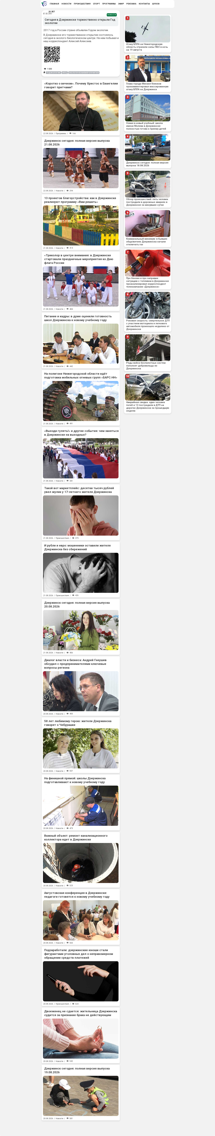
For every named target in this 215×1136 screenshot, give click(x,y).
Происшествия (62, 538)
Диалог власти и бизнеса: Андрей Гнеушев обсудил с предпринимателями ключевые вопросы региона (75, 663)
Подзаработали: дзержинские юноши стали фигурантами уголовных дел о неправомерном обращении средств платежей (78, 953)
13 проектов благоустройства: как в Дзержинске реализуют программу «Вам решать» (80, 200)
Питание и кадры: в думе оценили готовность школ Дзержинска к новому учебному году (78, 318)
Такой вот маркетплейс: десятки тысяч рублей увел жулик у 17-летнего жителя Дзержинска (79, 490)
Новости (111, 15)
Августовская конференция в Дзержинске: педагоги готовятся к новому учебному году (77, 894)
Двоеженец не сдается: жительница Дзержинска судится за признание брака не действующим (80, 1013)
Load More (81, 1127)
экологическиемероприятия (84, 73)
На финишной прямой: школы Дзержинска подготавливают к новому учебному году (75, 780)
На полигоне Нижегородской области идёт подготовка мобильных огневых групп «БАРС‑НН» (80, 375)
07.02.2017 (47, 13)
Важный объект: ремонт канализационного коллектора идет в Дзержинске (76, 837)
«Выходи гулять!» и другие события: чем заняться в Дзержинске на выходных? (81, 432)
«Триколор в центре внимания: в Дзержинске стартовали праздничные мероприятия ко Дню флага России (78, 259)
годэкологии (53, 73)
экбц (64, 73)
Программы (61, 133)
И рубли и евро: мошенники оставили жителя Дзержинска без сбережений (77, 547)
